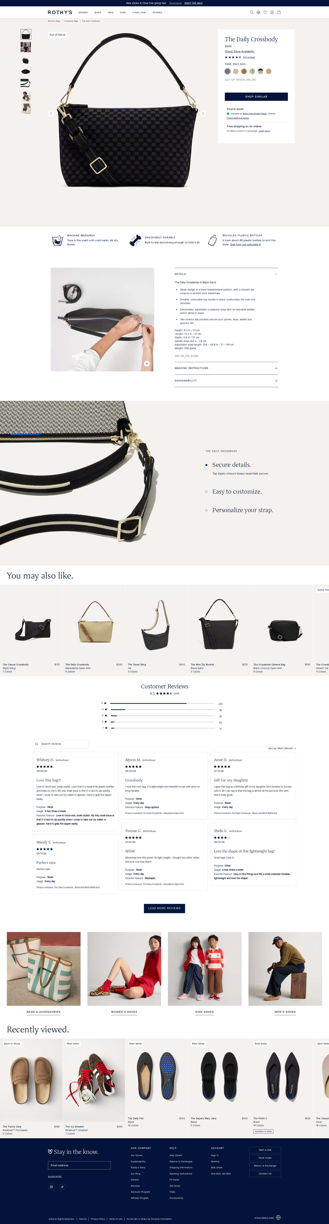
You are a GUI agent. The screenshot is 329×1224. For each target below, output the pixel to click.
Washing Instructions (181, 1173)
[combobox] (282, 748)
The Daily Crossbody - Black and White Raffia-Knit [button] (254, 813)
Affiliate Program (140, 1197)
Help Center (176, 1155)
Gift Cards (175, 1185)
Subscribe (55, 1176)
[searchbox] (61, 744)
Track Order (265, 1158)
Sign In (215, 1155)
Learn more (264, 131)
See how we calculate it (245, 244)
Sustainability (138, 1161)
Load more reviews (164, 908)
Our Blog (135, 1173)
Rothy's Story (138, 1167)
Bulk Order (216, 1167)
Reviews (135, 1185)
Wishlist (215, 1161)
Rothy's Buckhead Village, (255, 113)
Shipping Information (181, 1167)
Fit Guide (174, 1179)
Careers (135, 1179)
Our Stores (136, 1155)
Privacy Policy (98, 1219)
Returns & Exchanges (181, 1161)
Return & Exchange (265, 1165)
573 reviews (249, 57)
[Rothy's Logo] (60, 12)
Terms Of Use (115, 1219)
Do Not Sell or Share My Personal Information (149, 1219)
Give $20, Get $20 (221, 1173)
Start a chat (265, 1150)
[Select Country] (258, 12)
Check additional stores (238, 118)
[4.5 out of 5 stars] (233, 58)
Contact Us (265, 1173)
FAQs (172, 1191)
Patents (83, 1219)
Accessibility (177, 1197)
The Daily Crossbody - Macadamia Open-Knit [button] (163, 813)
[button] (83, 12)
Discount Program (140, 1191)
